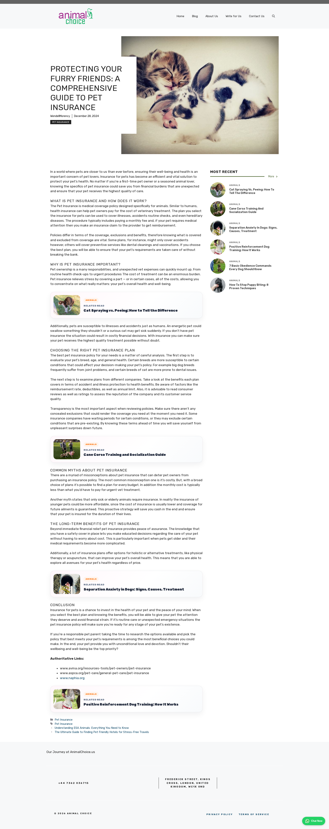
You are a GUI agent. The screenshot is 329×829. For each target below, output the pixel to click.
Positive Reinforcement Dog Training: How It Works (131, 704)
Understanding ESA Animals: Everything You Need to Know (92, 728)
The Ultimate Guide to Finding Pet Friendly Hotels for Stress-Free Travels (102, 732)
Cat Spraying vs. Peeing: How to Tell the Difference (131, 310)
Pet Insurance (60, 122)
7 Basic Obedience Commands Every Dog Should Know (250, 267)
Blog (195, 16)
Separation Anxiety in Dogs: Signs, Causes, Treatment (134, 589)
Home (180, 16)
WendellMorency (60, 116)
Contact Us (256, 16)
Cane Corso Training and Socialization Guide (125, 455)
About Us (211, 16)
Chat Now (316, 820)
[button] (273, 16)
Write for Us (233, 16)
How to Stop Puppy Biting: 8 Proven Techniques (248, 286)
